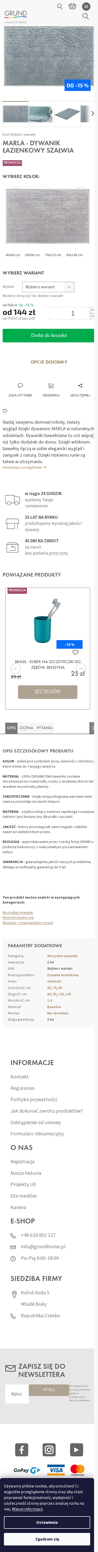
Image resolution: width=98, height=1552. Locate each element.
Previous (23, 192)
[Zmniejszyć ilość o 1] (92, 316)
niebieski (54, 981)
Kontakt (19, 1076)
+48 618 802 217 (38, 1235)
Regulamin (22, 1088)
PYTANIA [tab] (45, 728)
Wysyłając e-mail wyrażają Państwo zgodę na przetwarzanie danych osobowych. (80, 1393)
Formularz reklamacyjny (37, 1133)
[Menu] (86, 6)
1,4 (49, 1000)
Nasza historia (25, 1173)
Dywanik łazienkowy (63, 975)
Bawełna (54, 1007)
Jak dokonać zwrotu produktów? (46, 1111)
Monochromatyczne (18, 917)
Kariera (18, 1207)
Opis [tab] (11, 728)
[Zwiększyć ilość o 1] (92, 310)
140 (68, 994)
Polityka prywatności (33, 1099)
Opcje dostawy (49, 362)
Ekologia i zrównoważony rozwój (28, 923)
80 (60, 988)
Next (74, 192)
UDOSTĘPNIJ (80, 395)
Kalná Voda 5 (35, 1292)
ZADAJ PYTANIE (20, 395)
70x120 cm (53, 255)
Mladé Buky (34, 1304)
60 (49, 988)
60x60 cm (13, 255)
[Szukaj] (60, 6)
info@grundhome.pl (43, 1246)
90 (54, 994)
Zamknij (38, 377)
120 (61, 994)
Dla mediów (23, 1196)
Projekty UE (23, 1184)
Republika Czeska (40, 1315)
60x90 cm (32, 255)
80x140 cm (74, 255)
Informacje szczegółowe (22, 467)
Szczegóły (47, 692)
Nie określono (58, 1013)
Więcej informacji (27, 1509)
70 (54, 988)
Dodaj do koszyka (49, 335)
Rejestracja (22, 1161)
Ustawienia (47, 1522)
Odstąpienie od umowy (35, 1122)
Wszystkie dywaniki (18, 912)
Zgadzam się (47, 1539)
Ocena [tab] (26, 728)
